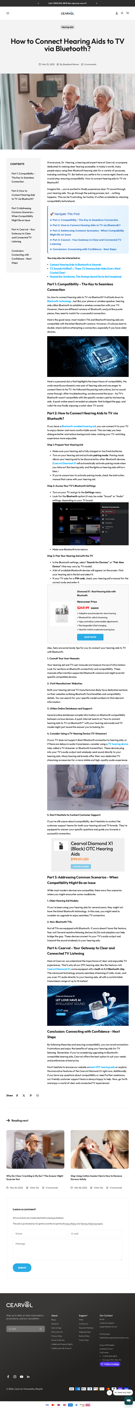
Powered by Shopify (33, 1388)
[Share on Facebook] (17, 1095)
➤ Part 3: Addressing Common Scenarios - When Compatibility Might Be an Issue (87, 232)
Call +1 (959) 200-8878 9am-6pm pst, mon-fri (67, 3)
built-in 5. (100, 969)
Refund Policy (84, 1336)
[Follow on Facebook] (8, 1376)
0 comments (90, 64)
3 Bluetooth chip (115, 969)
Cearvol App (56, 1328)
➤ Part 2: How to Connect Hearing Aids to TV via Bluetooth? (85, 225)
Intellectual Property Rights (62, 1344)
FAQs (81, 1319)
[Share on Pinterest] (30, 1095)
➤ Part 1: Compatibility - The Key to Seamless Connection (84, 220)
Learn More (81, 866)
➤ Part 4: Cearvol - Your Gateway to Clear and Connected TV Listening (85, 241)
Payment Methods (86, 1328)
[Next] (96, 3)
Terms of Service (89, 1223)
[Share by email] (37, 1095)
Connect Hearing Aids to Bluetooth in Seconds (75, 264)
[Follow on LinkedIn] (28, 1376)
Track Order (84, 1340)
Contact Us (83, 1324)
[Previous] (38, 3)
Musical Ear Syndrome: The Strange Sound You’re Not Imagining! (85, 276)
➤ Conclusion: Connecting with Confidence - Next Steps (83, 249)
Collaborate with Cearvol (61, 1348)
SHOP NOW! (90, 637)
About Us (55, 1324)
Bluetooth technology (59, 301)
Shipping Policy (85, 1332)
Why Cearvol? (57, 1332)
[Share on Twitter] (23, 1095)
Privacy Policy (69, 1223)
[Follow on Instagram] (15, 1376)
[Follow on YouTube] (21, 1376)
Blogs (53, 1319)
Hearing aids (67, 27)
